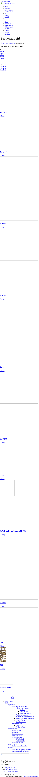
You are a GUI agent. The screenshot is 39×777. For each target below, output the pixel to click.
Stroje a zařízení (17, 723)
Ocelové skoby (20, 741)
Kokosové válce (17, 735)
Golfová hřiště (12, 744)
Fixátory (22, 710)
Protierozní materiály (22, 715)
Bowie (18, 725)
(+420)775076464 (9, 768)
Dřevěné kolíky (20, 739)
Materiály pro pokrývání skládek (22, 749)
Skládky (10, 747)
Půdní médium (20, 720)
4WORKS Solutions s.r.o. (30, 776)
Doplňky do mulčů (25, 713)
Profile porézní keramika (19, 746)
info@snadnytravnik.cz (12, 769)
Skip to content (5, 1)
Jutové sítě (15, 732)
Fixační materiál (17, 737)
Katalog (7, 703)
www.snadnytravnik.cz (11, 771)
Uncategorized (9, 701)
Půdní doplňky (24, 711)
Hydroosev (11, 704)
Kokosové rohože (17, 734)
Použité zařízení (20, 727)
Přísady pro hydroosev (22, 708)
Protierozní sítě (12, 729)
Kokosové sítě (16, 730)
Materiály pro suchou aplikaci (25, 718)
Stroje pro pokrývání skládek (20, 751)
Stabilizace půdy (21, 722)
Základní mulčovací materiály (25, 717)
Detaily (2, 116)
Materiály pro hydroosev (19, 706)
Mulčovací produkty (18, 742)
